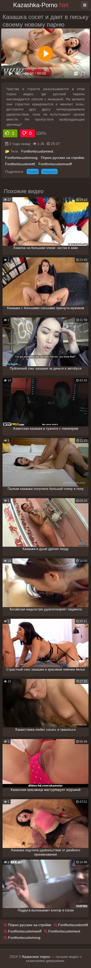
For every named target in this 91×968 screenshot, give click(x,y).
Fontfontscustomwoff (55, 164)
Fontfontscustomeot (37, 151)
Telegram (49, 172)
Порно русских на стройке (62, 158)
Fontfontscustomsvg (21, 158)
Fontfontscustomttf (20, 164)
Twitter (32, 172)
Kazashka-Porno (41, 5)
